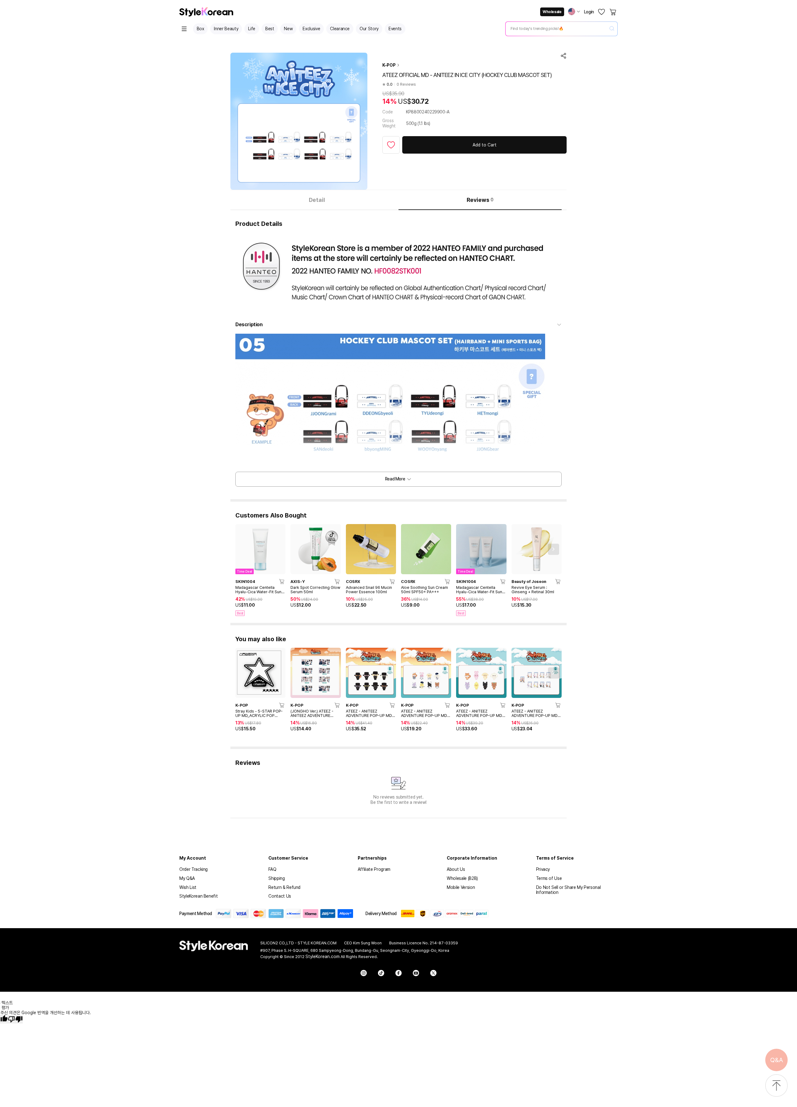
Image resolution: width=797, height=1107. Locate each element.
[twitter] (433, 973)
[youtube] (416, 973)
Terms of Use (549, 878)
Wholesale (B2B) (462, 878)
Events (395, 28)
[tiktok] (381, 973)
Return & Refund (284, 887)
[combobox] (556, 28)
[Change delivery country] (574, 11)
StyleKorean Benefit (198, 896)
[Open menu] (184, 29)
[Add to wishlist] (391, 145)
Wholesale (552, 12)
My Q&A (187, 878)
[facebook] (398, 973)
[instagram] (363, 973)
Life (251, 28)
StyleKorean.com (322, 956)
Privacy (543, 869)
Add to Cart (485, 144)
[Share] (563, 56)
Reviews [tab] (480, 200)
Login (589, 11)
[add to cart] (282, 581)
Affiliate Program (374, 869)
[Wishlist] (601, 12)
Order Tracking (193, 869)
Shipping (276, 878)
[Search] (612, 28)
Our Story (369, 28)
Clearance (340, 28)
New (288, 28)
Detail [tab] (317, 200)
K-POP (388, 65)
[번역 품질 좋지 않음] (15, 1019)
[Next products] (553, 549)
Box (200, 28)
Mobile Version (461, 887)
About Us (456, 869)
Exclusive (311, 28)
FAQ (272, 869)
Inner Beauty (226, 28)
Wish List (187, 887)
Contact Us (279, 896)
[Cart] (613, 11)
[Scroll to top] (776, 1086)
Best (269, 28)
